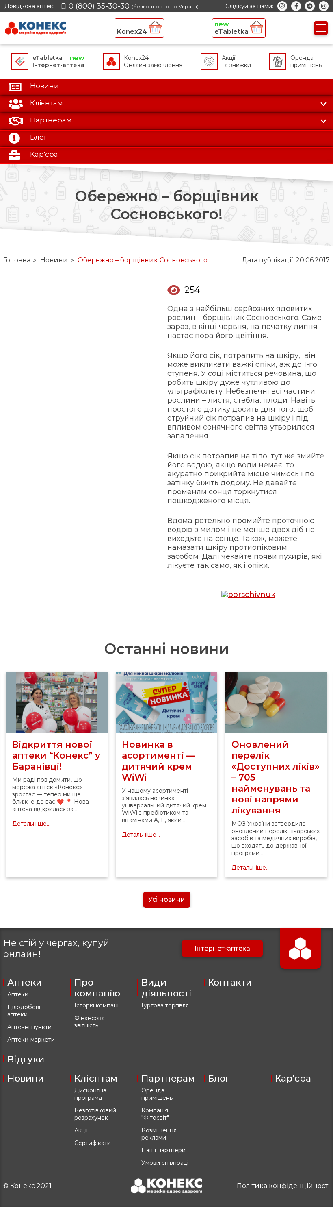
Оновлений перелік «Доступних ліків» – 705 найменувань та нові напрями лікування (275, 777)
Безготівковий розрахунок (95, 1114)
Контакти (230, 982)
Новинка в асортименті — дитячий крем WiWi (158, 761)
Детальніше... (31, 823)
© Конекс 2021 (27, 1186)
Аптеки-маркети (31, 1039)
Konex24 (133, 31)
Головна (16, 260)
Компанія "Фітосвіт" (155, 1114)
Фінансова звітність (89, 1021)
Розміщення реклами (159, 1134)
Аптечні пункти (29, 1027)
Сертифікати (92, 1143)
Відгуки (25, 1059)
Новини (54, 260)
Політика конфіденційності (283, 1186)
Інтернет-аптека (222, 948)
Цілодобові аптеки (23, 1010)
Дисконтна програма (90, 1094)
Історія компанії (97, 1005)
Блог (219, 1078)
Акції (81, 1130)
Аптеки (17, 994)
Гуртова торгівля (165, 1005)
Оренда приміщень (157, 1094)
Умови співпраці (164, 1163)
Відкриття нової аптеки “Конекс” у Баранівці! (56, 755)
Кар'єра (293, 1078)
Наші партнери (163, 1150)
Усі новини (166, 899)
